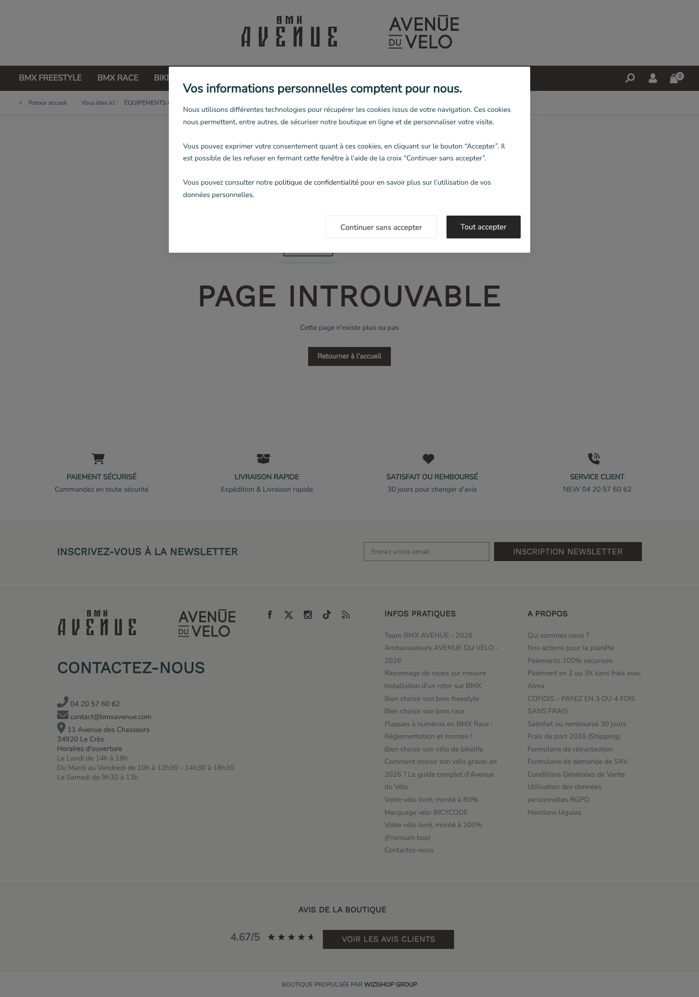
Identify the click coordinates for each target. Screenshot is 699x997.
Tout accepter (484, 227)
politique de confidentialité (316, 183)
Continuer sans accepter (381, 227)
